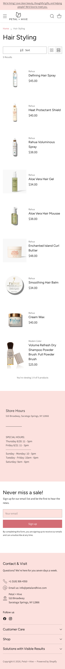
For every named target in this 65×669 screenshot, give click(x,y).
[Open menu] (4, 16)
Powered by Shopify (47, 661)
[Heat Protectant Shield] (14, 112)
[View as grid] (51, 50)
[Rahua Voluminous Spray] (14, 147)
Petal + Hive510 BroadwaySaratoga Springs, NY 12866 (24, 598)
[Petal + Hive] (18, 16)
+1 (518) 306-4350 (18, 581)
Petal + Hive (28, 661)
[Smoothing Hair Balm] (14, 285)
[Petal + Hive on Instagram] (10, 618)
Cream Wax (36, 317)
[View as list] (58, 50)
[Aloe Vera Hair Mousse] (14, 216)
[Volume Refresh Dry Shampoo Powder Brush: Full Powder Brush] (14, 354)
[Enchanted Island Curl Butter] (14, 250)
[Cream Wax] (14, 319)
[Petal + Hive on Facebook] (5, 618)
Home (6, 28)
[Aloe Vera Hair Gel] (14, 181)
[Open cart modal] (59, 16)
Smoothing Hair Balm (43, 282)
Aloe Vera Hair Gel (41, 179)
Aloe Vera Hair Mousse (44, 213)
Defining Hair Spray (42, 75)
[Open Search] (52, 16)
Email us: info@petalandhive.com (28, 587)
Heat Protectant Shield (45, 110)
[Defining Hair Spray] (14, 78)
